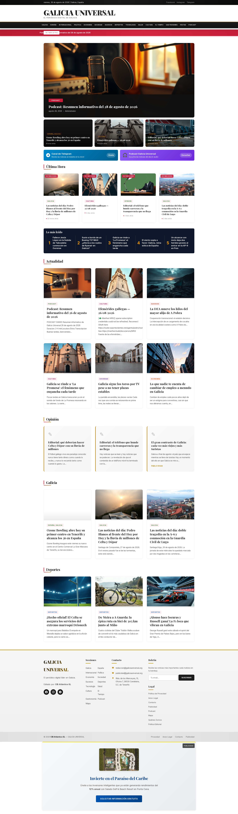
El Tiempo (159, 25)
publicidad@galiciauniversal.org (129, 673)
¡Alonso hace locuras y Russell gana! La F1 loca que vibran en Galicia (169, 621)
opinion (152, 134)
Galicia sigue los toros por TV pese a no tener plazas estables (119, 388)
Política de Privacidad (157, 694)
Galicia (45, 25)
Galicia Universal (79, 12)
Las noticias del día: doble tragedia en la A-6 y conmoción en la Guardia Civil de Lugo (175, 210)
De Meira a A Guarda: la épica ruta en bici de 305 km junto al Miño (118, 621)
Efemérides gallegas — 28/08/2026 (113, 140)
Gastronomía (172, 25)
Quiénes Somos (155, 720)
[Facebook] (46, 692)
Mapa (88, 703)
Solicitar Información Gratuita (119, 798)
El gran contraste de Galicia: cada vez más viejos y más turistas (168, 445)
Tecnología (131, 25)
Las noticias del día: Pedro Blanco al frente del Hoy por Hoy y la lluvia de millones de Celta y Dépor (61, 210)
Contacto (152, 702)
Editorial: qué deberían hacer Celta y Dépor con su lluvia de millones (169, 138)
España (53, 25)
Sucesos (108, 25)
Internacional (65, 25)
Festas (183, 25)
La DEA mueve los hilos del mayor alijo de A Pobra (169, 311)
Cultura (149, 25)
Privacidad (155, 737)
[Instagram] (53, 692)
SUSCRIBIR (186, 678)
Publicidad (152, 707)
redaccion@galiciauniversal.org (129, 668)
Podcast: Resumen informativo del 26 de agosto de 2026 (67, 312)
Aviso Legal (153, 698)
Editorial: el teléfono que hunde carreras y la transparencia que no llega (137, 208)
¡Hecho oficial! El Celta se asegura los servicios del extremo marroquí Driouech (67, 621)
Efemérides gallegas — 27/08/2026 (96, 207)
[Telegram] (60, 692)
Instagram (181, 2)
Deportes (119, 25)
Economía (88, 25)
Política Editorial (154, 724)
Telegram (190, 2)
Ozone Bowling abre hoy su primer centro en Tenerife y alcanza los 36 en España (68, 138)
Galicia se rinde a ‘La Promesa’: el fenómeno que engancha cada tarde (65, 388)
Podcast (192, 25)
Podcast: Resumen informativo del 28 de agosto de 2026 (82, 33)
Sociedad (98, 25)
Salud (140, 25)
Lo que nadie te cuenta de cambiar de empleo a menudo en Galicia (170, 388)
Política (77, 25)
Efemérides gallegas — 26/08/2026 (114, 311)
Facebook (170, 2)
